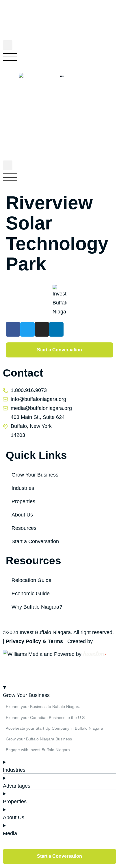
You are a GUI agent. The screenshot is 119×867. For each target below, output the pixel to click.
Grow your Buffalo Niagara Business (39, 739)
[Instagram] (42, 329)
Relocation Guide (31, 580)
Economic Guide (31, 593)
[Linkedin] (56, 329)
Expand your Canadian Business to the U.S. (46, 717)
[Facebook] (13, 329)
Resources (24, 528)
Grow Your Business (35, 475)
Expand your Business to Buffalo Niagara (43, 706)
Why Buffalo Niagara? (37, 607)
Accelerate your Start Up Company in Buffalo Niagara (54, 728)
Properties (23, 501)
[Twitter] (27, 329)
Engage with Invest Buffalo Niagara (38, 749)
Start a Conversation (35, 541)
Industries (23, 488)
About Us (22, 515)
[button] (7, 45)
